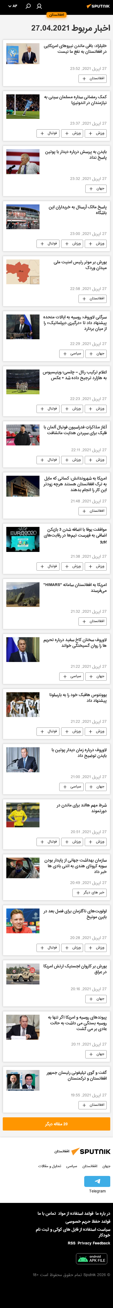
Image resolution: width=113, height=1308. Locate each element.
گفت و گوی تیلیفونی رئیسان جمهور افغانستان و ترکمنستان (77, 1076)
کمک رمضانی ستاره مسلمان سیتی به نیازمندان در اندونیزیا (75, 100)
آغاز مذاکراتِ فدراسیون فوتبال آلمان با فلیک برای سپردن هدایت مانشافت (75, 431)
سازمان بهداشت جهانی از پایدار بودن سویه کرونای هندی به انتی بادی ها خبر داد (75, 867)
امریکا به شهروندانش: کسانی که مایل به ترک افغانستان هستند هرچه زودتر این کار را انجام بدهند (75, 485)
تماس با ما (47, 1213)
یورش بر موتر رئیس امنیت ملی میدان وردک (80, 265)
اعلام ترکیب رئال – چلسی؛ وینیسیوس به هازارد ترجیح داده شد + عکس (75, 376)
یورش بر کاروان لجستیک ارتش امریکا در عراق (75, 970)
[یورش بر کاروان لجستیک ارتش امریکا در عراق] (22, 974)
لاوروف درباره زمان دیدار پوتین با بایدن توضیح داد (79, 753)
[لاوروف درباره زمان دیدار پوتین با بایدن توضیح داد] (22, 759)
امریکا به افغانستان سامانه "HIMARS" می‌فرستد (75, 588)
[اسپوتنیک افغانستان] (99, 9)
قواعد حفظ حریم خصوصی (88, 1221)
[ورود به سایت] (39, 6)
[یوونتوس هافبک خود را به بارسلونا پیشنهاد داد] (22, 704)
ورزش (100, 133)
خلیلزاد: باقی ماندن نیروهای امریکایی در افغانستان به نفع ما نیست (75, 49)
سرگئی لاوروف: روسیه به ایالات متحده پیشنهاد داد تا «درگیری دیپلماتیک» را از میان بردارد (75, 323)
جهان (100, 188)
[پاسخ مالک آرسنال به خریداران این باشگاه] (22, 216)
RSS (71, 1243)
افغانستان (97, 78)
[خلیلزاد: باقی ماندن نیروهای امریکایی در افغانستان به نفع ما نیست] (22, 53)
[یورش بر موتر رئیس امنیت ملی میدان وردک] (22, 271)
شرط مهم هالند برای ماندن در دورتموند (82, 809)
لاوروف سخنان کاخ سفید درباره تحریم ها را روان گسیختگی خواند (75, 643)
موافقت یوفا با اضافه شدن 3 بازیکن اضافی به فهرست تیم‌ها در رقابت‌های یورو (75, 536)
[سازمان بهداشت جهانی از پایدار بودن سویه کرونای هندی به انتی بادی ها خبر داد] (22, 868)
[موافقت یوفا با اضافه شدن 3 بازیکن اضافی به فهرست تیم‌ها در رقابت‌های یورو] (22, 539)
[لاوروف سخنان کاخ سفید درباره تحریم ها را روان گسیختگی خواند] (22, 649)
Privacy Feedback (94, 1243)
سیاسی (75, 354)
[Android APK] (91, 1259)
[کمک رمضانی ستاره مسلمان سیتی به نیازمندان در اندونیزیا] (22, 106)
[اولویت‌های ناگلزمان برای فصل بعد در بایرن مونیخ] (22, 921)
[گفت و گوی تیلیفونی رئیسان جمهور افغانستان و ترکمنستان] (22, 1080)
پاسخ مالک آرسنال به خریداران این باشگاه (78, 210)
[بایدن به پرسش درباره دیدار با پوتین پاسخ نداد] (22, 161)
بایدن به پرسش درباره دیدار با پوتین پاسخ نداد (76, 155)
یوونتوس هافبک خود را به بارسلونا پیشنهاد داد (78, 698)
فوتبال (52, 133)
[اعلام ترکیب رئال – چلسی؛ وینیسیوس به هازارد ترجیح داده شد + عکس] (22, 382)
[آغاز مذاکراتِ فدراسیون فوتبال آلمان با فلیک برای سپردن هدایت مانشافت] (22, 435)
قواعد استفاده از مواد (75, 1213)
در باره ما (102, 1213)
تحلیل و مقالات (49, 1166)
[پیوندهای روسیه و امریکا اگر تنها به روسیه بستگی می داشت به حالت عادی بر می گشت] (22, 1027)
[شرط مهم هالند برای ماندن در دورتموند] (22, 815)
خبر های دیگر (94, 893)
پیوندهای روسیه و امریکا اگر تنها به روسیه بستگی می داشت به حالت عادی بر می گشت (77, 1024)
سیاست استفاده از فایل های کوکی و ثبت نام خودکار (73, 1232)
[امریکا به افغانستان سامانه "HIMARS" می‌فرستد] (22, 594)
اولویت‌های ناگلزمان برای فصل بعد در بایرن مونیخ (75, 915)
